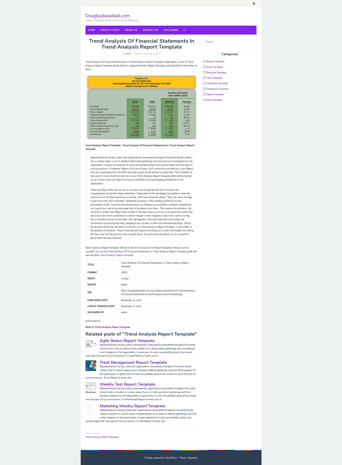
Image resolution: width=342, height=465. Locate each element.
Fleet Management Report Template (133, 362)
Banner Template (215, 61)
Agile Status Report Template (127, 340)
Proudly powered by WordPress (160, 457)
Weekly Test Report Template (127, 384)
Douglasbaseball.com (108, 16)
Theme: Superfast (188, 457)
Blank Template (215, 67)
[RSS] (253, 3)
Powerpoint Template (217, 88)
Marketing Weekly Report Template (132, 406)
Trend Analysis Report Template (116, 255)
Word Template (214, 99)
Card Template (214, 77)
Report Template (215, 94)
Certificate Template (217, 83)
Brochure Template (216, 72)
